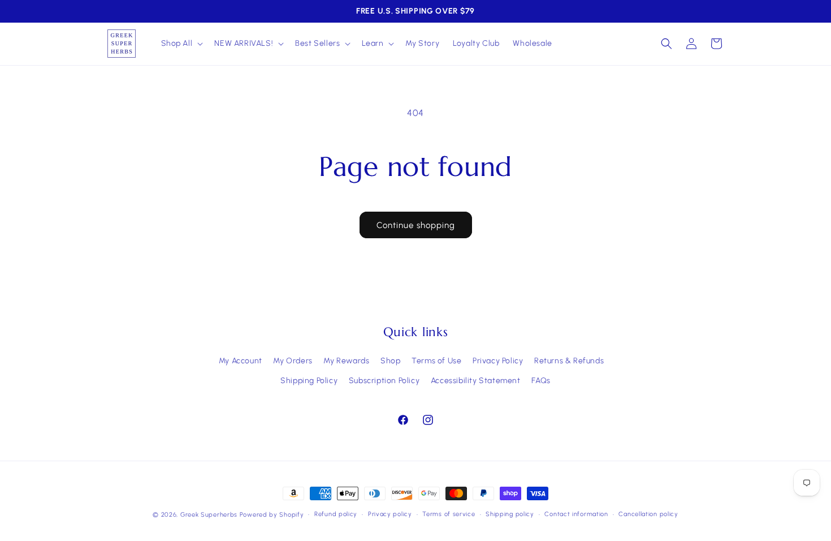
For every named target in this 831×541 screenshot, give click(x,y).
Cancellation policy (648, 514)
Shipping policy (510, 514)
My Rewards (346, 361)
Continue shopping (415, 225)
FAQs (540, 380)
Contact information (576, 514)
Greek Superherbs (208, 514)
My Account (240, 361)
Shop (390, 361)
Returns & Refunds (569, 361)
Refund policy (335, 514)
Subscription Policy (384, 380)
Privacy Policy (498, 361)
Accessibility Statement (476, 380)
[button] (181, 43)
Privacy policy (390, 514)
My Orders (292, 361)
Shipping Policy (308, 380)
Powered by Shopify (272, 514)
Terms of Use (436, 361)
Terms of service (448, 514)
